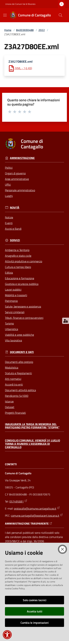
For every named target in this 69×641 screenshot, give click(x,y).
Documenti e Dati (22, 352)
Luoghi (9, 196)
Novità (14, 207)
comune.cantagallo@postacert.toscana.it (35, 515)
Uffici (8, 184)
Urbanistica (11, 329)
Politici (9, 167)
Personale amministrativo (20, 190)
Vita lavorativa (13, 340)
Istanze (9, 401)
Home (7, 30)
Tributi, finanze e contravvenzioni (24, 318)
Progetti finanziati (15, 413)
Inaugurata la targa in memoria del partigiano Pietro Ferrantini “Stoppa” (32, 426)
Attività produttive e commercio (23, 261)
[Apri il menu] (5, 15)
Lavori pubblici (13, 289)
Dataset (9, 407)
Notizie (9, 217)
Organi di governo (15, 173)
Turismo (9, 323)
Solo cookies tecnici (34, 600)
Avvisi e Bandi (13, 229)
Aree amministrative (17, 179)
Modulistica (11, 367)
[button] (60, 15)
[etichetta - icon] (10, 111)
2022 (41, 30)
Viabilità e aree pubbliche (19, 335)
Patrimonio (11, 301)
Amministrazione (22, 158)
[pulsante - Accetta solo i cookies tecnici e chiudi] (62, 549)
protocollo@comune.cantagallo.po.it (35, 508)
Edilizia (9, 272)
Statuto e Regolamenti (18, 373)
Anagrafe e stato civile (18, 256)
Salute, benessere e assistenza (23, 306)
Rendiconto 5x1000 (16, 396)
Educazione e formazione (19, 278)
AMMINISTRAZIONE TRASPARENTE (27, 523)
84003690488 (25, 30)
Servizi (15, 240)
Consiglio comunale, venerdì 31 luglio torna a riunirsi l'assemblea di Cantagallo (32, 444)
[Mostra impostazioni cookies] (65, 321)
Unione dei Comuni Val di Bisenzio (20, 4)
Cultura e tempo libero (18, 267)
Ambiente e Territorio (17, 250)
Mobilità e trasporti (16, 295)
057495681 (16, 501)
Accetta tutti (34, 611)
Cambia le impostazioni (35, 623)
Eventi (9, 223)
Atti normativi (13, 379)
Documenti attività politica (20, 390)
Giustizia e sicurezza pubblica (21, 284)
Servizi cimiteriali (14, 312)
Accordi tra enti (14, 384)
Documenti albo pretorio (19, 362)
